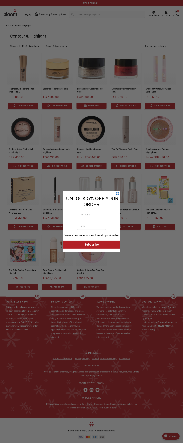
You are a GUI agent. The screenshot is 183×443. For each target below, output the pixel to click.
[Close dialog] (117, 193)
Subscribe (91, 244)
